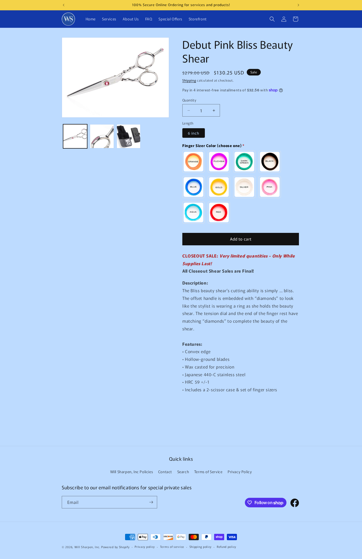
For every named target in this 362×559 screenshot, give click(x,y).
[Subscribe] (151, 502)
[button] (272, 19)
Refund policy (226, 546)
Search (183, 471)
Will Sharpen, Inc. (87, 547)
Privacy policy (145, 546)
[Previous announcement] (63, 5)
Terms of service (172, 546)
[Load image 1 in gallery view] (75, 136)
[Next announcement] (298, 5)
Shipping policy (200, 546)
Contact (165, 471)
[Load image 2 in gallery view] (102, 136)
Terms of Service (208, 471)
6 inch (193, 133)
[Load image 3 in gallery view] (129, 136)
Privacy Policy (240, 471)
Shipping (189, 80)
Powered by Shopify (115, 547)
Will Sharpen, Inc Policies (131, 471)
